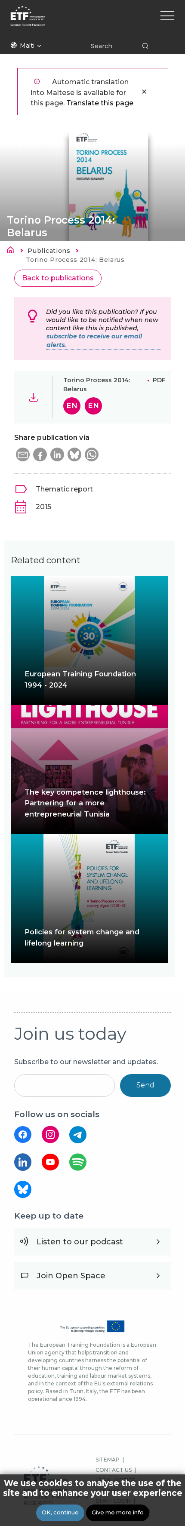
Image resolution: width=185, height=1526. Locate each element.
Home (13, 251)
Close (144, 91)
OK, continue (60, 1512)
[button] (23, 454)
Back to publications (58, 278)
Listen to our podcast (80, 1242)
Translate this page (99, 103)
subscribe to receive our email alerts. (94, 340)
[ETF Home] (96, 21)
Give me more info (118, 1512)
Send (145, 1085)
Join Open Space (71, 1275)
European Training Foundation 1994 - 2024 (80, 679)
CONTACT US (114, 1470)
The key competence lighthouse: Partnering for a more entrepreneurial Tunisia (85, 803)
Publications (49, 251)
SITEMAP (108, 1459)
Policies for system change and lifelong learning (82, 937)
